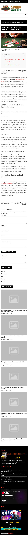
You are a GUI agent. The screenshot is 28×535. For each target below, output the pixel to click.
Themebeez (10, 533)
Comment (3, 215)
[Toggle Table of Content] (22, 54)
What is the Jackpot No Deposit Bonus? (13, 57)
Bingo (3, 271)
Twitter (3, 259)
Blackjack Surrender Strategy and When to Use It (12, 439)
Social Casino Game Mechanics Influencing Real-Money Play (14, 414)
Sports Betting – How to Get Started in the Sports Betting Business (20, 203)
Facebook (4, 255)
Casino (4, 50)
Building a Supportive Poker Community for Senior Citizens (12, 336)
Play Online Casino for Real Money (12, 64)
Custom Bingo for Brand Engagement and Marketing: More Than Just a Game (13, 362)
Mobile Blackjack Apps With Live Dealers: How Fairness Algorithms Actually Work (14, 311)
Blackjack (4, 273)
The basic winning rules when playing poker (7, 202)
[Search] (25, 246)
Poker (3, 279)
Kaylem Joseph (16, 49)
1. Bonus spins (10, 61)
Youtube (4, 262)
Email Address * (5, 231)
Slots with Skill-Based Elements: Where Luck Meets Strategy (13, 388)
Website (3, 236)
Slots (3, 281)
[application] (14, 496)
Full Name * (4, 225)
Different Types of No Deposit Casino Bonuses (14, 59)
